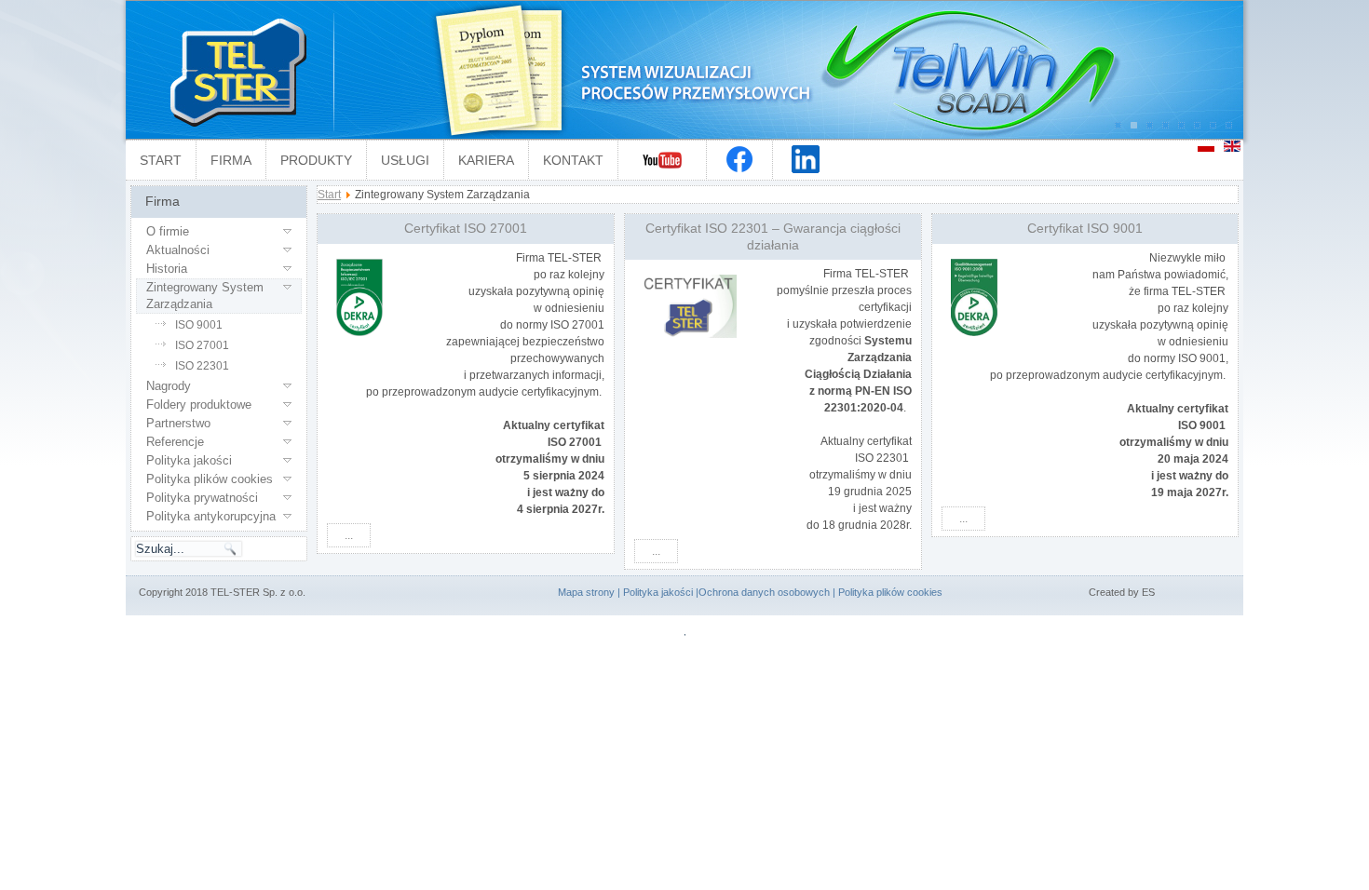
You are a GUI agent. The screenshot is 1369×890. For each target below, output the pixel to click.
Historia (166, 269)
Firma (230, 160)
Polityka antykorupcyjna (211, 516)
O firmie (167, 231)
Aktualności (178, 250)
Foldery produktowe (198, 404)
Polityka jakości (189, 460)
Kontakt (573, 160)
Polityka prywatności (202, 498)
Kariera (486, 160)
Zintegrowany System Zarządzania (205, 295)
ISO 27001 (202, 345)
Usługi (405, 160)
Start (161, 160)
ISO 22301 (202, 365)
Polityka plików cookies (209, 479)
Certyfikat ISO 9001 (1085, 228)
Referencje (175, 442)
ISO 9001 (199, 324)
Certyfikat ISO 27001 (465, 228)
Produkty (316, 160)
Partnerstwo (178, 423)
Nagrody (168, 386)
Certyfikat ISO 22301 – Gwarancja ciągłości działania (773, 236)
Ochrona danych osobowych (764, 592)
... (349, 535)
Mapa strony (586, 592)
